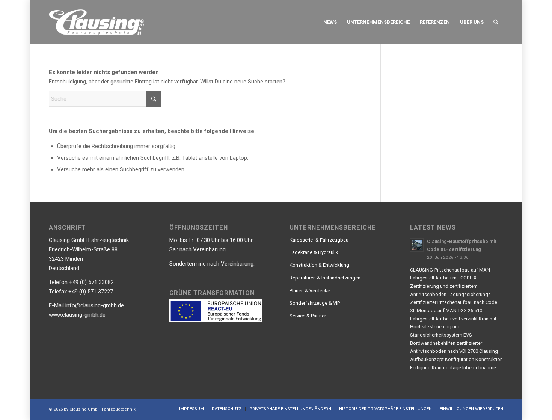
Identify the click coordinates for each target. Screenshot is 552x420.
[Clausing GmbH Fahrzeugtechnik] (96, 22)
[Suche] (496, 22)
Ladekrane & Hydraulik (314, 252)
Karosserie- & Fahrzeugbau (319, 240)
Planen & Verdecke (310, 290)
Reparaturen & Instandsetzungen (325, 278)
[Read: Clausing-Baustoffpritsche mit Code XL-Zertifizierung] (417, 245)
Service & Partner (308, 316)
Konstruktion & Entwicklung (319, 265)
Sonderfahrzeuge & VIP (315, 303)
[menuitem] (330, 22)
